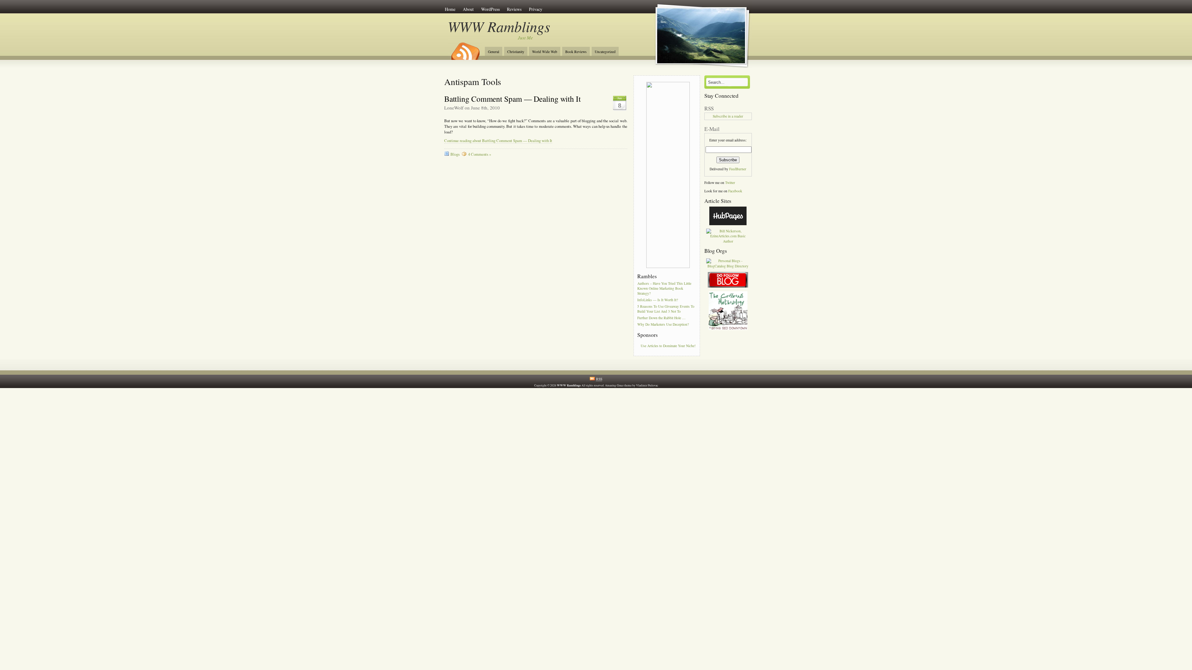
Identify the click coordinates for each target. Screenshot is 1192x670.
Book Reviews (576, 51)
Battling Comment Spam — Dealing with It (512, 98)
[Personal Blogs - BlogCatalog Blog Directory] (728, 266)
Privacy (535, 9)
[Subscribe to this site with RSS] (465, 49)
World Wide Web (544, 51)
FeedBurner (737, 169)
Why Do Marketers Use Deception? (663, 324)
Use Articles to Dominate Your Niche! (668, 345)
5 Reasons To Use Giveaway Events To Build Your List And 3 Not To (665, 309)
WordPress (490, 9)
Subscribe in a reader (728, 116)
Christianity (515, 51)
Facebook (735, 191)
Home (450, 9)
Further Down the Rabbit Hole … (661, 317)
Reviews (514, 9)
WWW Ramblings (499, 26)
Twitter (730, 182)
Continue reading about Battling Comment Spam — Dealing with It (498, 140)
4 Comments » (479, 154)
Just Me (525, 37)
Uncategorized (605, 51)
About (468, 9)
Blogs (455, 154)
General (493, 51)
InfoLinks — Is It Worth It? (657, 299)
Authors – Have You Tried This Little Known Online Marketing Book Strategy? (664, 288)
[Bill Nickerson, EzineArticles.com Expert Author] (728, 241)
